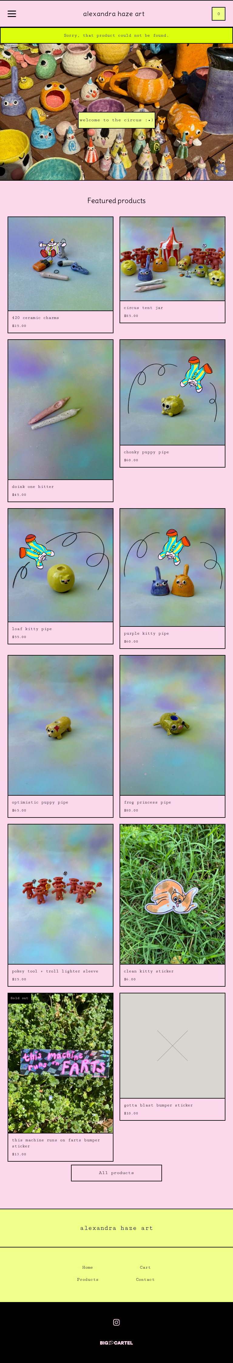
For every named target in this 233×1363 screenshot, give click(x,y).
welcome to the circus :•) (116, 120)
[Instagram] (116, 1322)
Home (87, 1267)
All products (116, 1172)
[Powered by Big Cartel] (116, 1340)
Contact (145, 1279)
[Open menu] (12, 14)
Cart (145, 1267)
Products (88, 1279)
